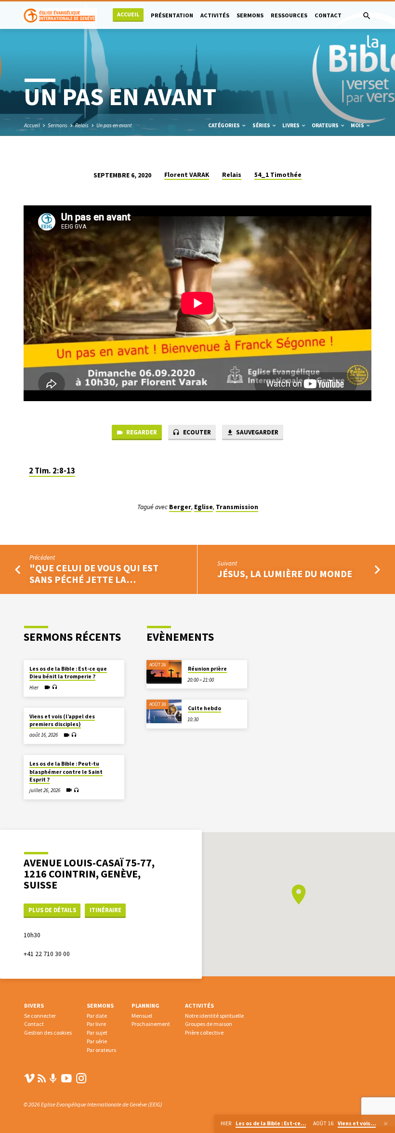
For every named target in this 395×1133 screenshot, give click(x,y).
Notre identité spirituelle (214, 1015)
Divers (34, 1005)
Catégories (224, 125)
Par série (97, 1041)
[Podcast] (53, 1078)
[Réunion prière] (164, 672)
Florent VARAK (186, 175)
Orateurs (326, 125)
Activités (214, 15)
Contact (328, 15)
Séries (261, 125)
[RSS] (42, 1078)
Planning (145, 1005)
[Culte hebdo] (164, 711)
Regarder (141, 432)
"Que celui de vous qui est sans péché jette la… (93, 574)
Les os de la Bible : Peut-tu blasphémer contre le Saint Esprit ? (66, 771)
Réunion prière (207, 668)
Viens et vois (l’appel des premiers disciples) (62, 720)
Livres (291, 125)
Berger (180, 507)
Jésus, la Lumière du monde (284, 573)
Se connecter (40, 1015)
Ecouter (196, 432)
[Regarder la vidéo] (47, 687)
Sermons (250, 15)
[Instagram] (81, 1078)
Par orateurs (101, 1049)
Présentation (172, 15)
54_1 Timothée (278, 175)
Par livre (96, 1023)
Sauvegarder (256, 432)
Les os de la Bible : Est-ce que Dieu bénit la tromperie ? (68, 672)
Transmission (237, 507)
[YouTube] (66, 1078)
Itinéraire (105, 910)
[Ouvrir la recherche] (366, 16)
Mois (358, 125)
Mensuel (142, 1015)
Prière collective (204, 1032)
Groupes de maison (208, 1023)
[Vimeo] (29, 1078)
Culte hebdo (204, 708)
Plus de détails (52, 910)
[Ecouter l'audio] (54, 687)
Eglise (203, 507)
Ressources (289, 15)
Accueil (128, 14)
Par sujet (97, 1032)
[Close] (386, 1123)
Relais (82, 125)
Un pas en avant (114, 125)
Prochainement (151, 1023)
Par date (97, 1015)
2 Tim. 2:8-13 (52, 471)
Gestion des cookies (48, 1032)
